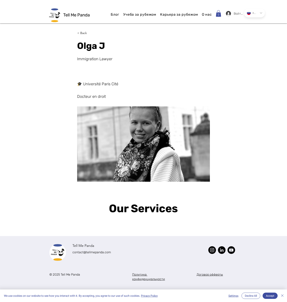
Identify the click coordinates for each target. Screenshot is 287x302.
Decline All (251, 295)
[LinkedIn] (222, 250)
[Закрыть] (282, 296)
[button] (218, 13)
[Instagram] (212, 250)
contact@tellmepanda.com (91, 252)
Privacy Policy (149, 295)
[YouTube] (231, 250)
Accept (270, 295)
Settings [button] (233, 295)
